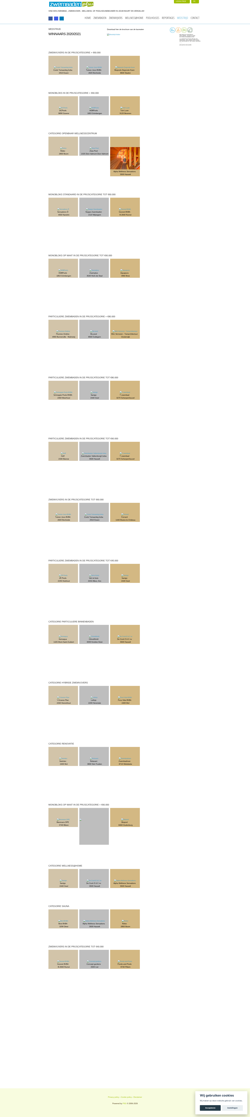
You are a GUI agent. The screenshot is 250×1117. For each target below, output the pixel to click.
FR (194, 1)
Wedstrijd (182, 18)
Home (88, 18)
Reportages (168, 18)
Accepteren (210, 1108)
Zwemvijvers (116, 18)
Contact (195, 18)
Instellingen (232, 1108)
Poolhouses (152, 18)
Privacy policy (113, 1097)
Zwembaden (99, 18)
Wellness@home (134, 18)
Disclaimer (137, 1097)
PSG (124, 1103)
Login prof (181, 1)
